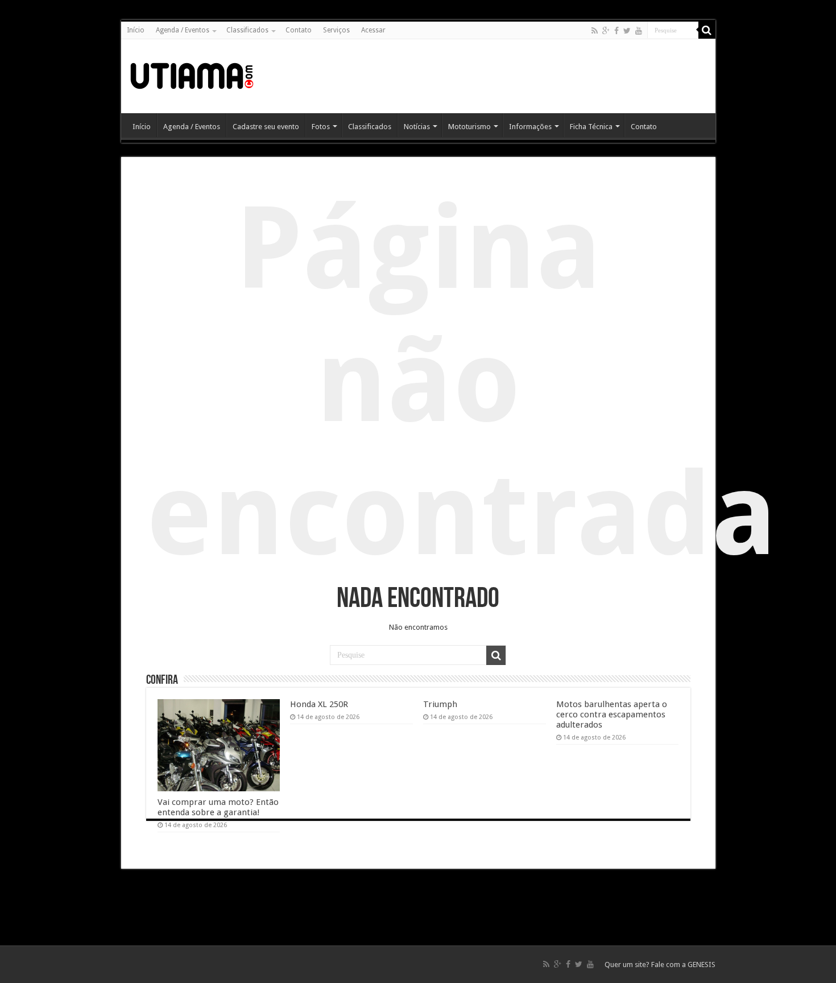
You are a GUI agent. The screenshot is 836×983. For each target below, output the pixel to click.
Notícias (417, 126)
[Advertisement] (500, 76)
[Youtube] (638, 31)
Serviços (336, 30)
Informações (530, 126)
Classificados (247, 30)
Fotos (321, 126)
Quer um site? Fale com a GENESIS (660, 964)
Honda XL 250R (319, 704)
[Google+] (606, 31)
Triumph (440, 704)
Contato (298, 30)
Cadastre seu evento (266, 126)
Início (135, 30)
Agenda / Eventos (182, 30)
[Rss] (594, 31)
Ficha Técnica (591, 126)
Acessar (373, 30)
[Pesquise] (706, 30)
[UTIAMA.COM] (192, 74)
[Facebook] (616, 31)
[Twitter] (627, 31)
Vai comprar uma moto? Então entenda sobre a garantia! (218, 807)
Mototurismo (469, 126)
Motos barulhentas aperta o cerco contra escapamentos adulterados (611, 714)
